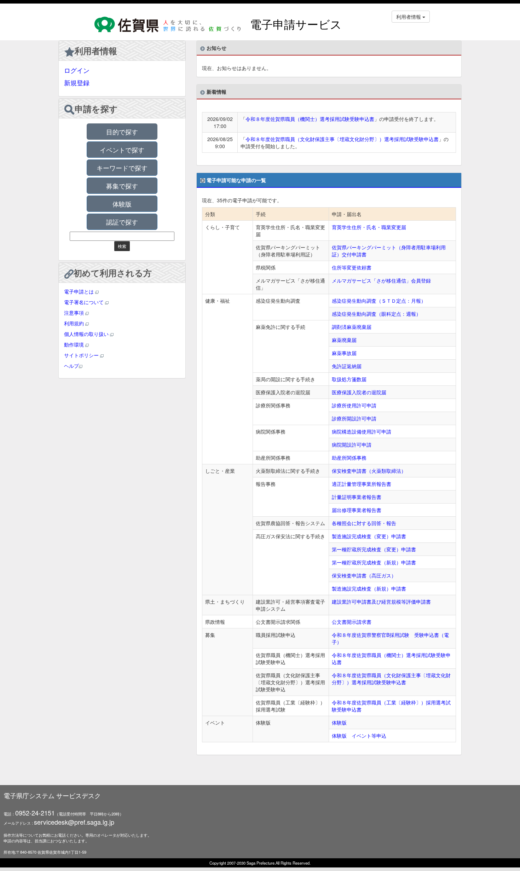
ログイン (76, 70)
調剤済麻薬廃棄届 (351, 326)
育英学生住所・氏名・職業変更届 (369, 227)
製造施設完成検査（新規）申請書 (369, 588)
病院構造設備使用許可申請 (361, 431)
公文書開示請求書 (351, 621)
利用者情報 (96, 51)
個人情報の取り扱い (87, 333)
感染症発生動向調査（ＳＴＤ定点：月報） (379, 300)
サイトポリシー (82, 355)
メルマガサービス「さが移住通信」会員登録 (381, 280)
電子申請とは (79, 291)
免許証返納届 (347, 366)
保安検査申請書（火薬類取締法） (369, 470)
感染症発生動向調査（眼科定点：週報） (376, 313)
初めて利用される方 (113, 273)
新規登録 (76, 82)
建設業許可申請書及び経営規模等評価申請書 (381, 601)
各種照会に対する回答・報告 (364, 523)
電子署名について (84, 302)
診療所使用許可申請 (354, 405)
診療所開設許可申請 (354, 418)
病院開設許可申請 (351, 444)
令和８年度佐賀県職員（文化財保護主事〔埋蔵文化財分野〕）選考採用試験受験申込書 (342, 139)
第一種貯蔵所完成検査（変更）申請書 (374, 549)
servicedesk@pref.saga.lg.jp (74, 821)
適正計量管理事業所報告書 (361, 483)
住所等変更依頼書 (351, 267)
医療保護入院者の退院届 (359, 392)
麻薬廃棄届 (344, 339)
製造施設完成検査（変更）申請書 (369, 536)
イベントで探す (122, 149)
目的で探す (122, 131)
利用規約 (74, 323)
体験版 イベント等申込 (359, 735)
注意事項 (74, 312)
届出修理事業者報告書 (356, 509)
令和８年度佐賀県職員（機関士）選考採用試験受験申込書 (309, 118)
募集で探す (122, 185)
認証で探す (122, 221)
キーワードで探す (122, 167)
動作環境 (74, 344)
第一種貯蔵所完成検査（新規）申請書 (374, 562)
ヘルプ (71, 365)
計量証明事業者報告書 (356, 496)
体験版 (122, 203)
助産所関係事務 (349, 457)
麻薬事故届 (344, 352)
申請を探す (96, 109)
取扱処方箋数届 (349, 379)
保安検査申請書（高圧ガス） (364, 575)
